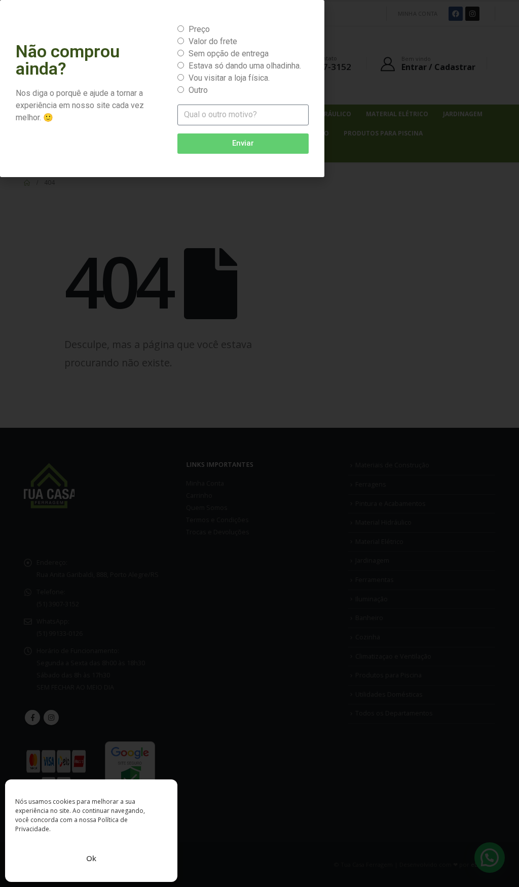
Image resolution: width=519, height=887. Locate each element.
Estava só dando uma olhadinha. (245, 66)
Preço (199, 29)
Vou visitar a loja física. (229, 78)
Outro (198, 90)
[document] (259, 443)
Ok (91, 858)
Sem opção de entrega (229, 53)
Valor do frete (213, 41)
